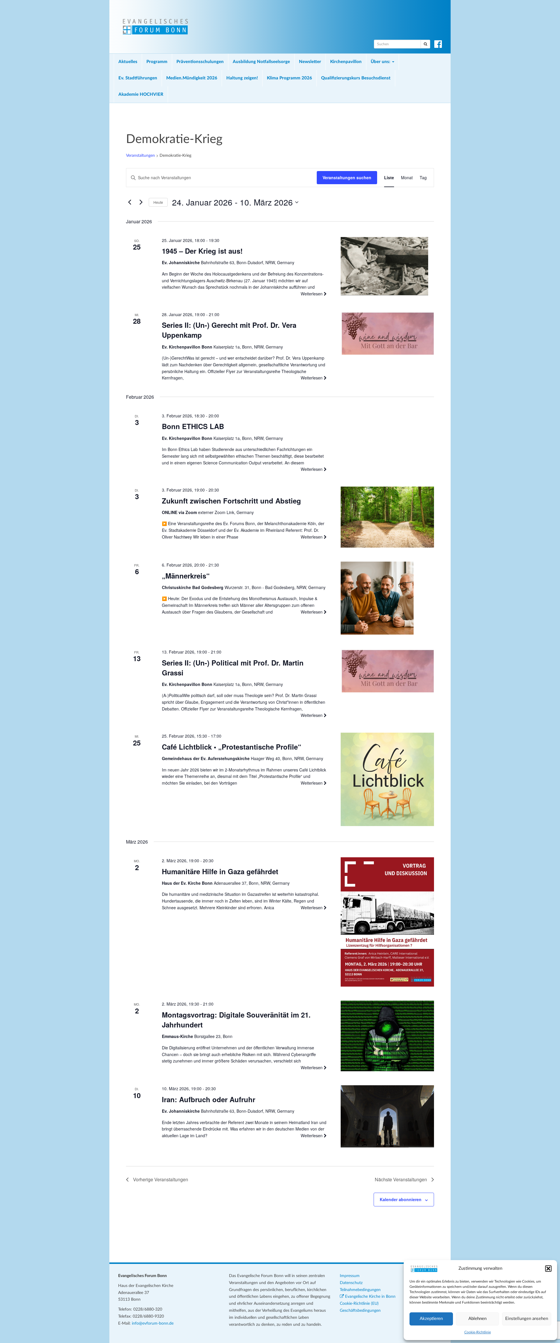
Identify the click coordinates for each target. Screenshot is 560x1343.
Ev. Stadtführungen (137, 78)
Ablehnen (477, 1318)
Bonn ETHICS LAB (193, 426)
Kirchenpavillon (346, 62)
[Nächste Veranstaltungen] (140, 202)
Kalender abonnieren (400, 1199)
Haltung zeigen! (242, 78)
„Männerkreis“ (186, 576)
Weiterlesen (312, 294)
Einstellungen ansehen (526, 1318)
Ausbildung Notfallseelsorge (261, 62)
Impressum (350, 1276)
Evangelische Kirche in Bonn (370, 1297)
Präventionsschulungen (200, 62)
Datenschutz (351, 1283)
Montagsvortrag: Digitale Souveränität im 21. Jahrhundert (236, 1020)
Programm (156, 62)
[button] (548, 1268)
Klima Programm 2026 (289, 78)
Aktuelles (127, 62)
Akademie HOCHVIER (140, 94)
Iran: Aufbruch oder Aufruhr (208, 1099)
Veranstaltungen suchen (347, 177)
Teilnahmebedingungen (360, 1290)
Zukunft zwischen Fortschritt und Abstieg (231, 501)
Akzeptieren (431, 1318)
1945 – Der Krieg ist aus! (202, 251)
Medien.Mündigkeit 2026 (191, 78)
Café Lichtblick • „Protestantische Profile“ (231, 747)
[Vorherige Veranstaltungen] (129, 202)
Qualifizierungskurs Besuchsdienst (356, 78)
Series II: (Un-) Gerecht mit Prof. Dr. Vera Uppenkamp (229, 330)
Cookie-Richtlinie (477, 1332)
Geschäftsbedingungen (360, 1311)
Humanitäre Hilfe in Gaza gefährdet (220, 871)
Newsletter (310, 62)
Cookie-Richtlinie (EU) (359, 1304)
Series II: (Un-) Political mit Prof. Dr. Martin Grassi (233, 667)
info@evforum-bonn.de (153, 1323)
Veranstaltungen (140, 156)
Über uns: (381, 62)
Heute (158, 202)
